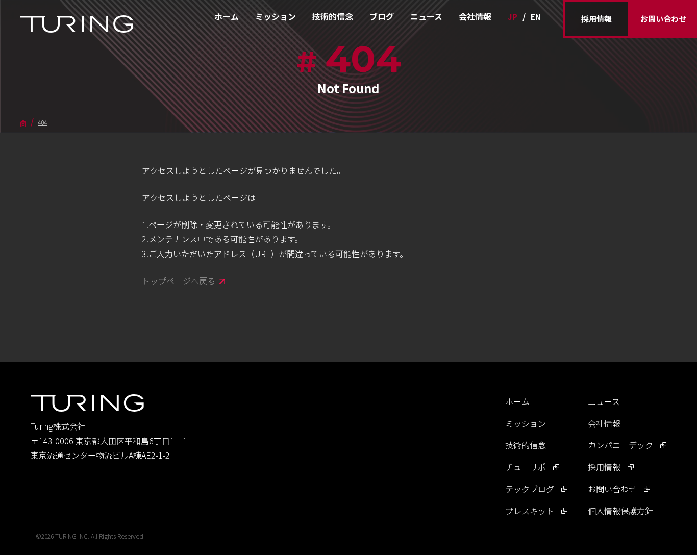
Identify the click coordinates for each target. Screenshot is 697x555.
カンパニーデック (620, 445)
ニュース (426, 16)
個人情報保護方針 (620, 510)
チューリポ (525, 467)
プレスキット (529, 510)
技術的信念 (332, 16)
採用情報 (596, 18)
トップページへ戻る (178, 280)
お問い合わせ (663, 18)
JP (512, 16)
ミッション (275, 16)
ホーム (226, 16)
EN (536, 16)
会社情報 (475, 16)
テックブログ (529, 489)
